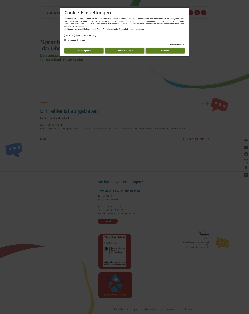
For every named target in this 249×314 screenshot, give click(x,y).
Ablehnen (165, 51)
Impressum (69, 35)
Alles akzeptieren (84, 51)
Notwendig (72, 40)
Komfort (83, 40)
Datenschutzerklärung (86, 35)
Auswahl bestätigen (124, 51)
